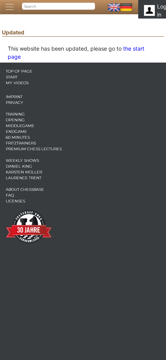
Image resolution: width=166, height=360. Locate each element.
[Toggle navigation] (9, 7)
